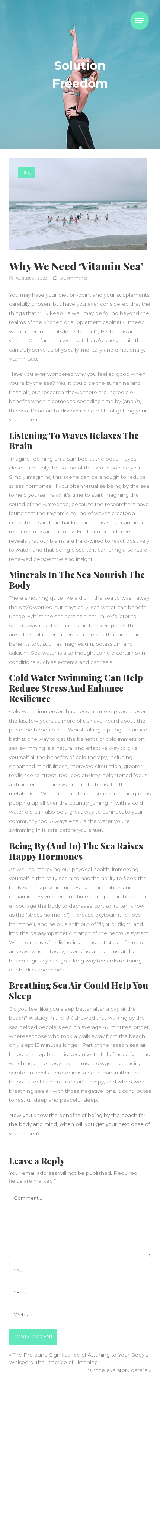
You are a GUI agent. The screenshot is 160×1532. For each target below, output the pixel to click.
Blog (27, 172)
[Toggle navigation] (139, 20)
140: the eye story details (116, 1370)
